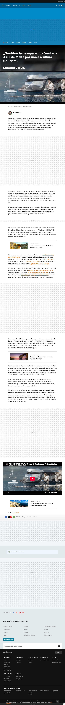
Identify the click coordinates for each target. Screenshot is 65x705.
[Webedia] (61, 1)
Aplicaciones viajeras (29, 635)
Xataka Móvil (7, 662)
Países (6, 42)
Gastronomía (7, 629)
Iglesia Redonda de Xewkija (40, 264)
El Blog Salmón (19, 676)
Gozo (35, 517)
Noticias (22, 5)
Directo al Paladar (44, 660)
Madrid (12, 42)
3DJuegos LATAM (20, 690)
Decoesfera (6, 678)
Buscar (59, 646)
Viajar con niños (48, 635)
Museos (26, 626)
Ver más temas (8, 639)
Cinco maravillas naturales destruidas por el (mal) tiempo (41, 358)
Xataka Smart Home (7, 667)
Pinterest (20, 612)
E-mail (24, 68)
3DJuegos (18, 660)
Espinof (30, 662)
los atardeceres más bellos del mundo (40, 270)
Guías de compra (8, 626)
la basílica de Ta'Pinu (33, 261)
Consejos (8, 5)
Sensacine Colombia (30, 693)
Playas (5, 635)
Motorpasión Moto (56, 662)
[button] (17, 113)
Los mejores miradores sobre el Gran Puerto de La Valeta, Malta (41, 504)
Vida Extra (18, 662)
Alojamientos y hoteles (49, 626)
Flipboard (62, 5)
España (15, 5)
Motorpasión (55, 660)
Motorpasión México (55, 691)
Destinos (6, 632)
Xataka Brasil (7, 692)
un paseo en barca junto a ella (38, 272)
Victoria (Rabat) (48, 259)
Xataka (5, 660)
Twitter (56, 5)
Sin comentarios (10, 67)
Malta (30, 517)
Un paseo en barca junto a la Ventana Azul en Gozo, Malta (41, 246)
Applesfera (6, 664)
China (35, 42)
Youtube (16, 512)
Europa (28, 5)
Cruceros (46, 632)
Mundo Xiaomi (7, 670)
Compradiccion (7, 680)
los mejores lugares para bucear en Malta (34, 275)
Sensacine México (32, 690)
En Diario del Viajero (35, 243)
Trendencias (7, 676)
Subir (57, 652)
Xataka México (7, 690)
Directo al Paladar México (44, 691)
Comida (24, 42)
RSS (16, 612)
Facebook (59, 5)
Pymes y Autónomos (18, 679)
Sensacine (30, 660)
